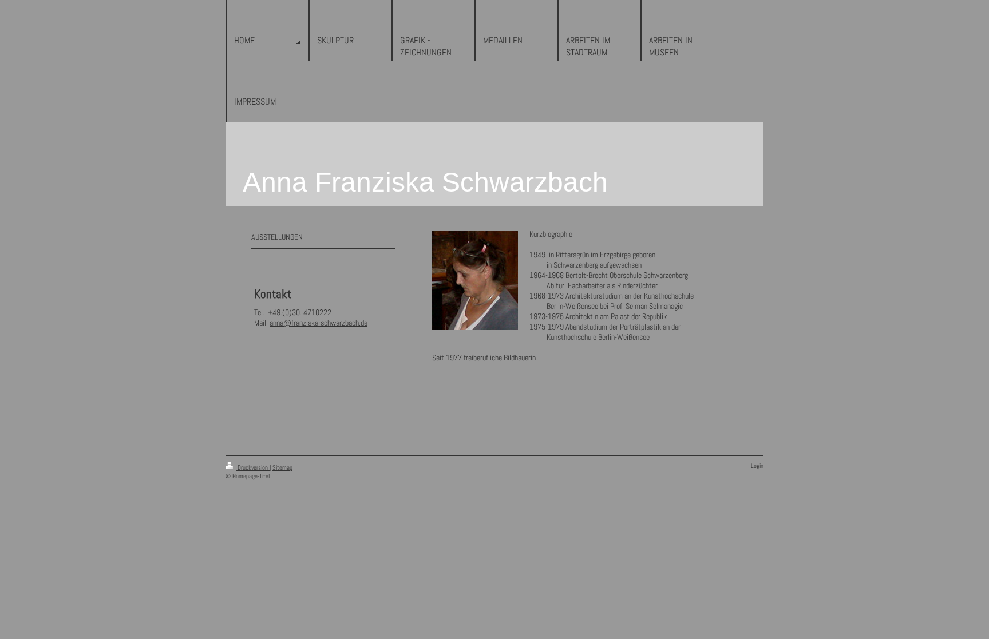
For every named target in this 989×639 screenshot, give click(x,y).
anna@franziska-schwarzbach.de (318, 322)
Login (757, 466)
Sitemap (282, 467)
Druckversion (253, 467)
